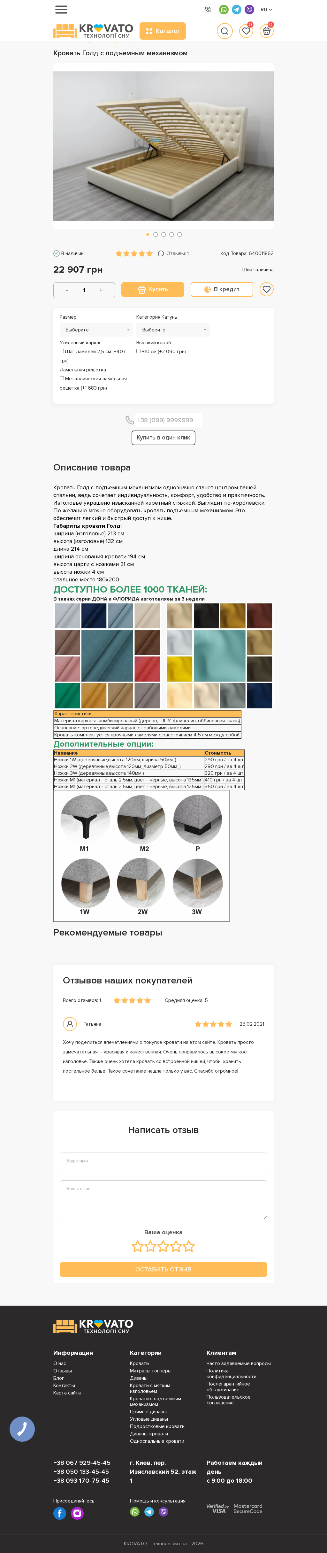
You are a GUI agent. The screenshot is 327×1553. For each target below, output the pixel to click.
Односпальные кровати (157, 1441)
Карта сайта (67, 1393)
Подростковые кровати (157, 1426)
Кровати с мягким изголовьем (150, 1388)
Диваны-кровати (149, 1434)
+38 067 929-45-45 (81, 1463)
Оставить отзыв (163, 1269)
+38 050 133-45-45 (81, 1472)
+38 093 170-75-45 (81, 1481)
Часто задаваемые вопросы (239, 1363)
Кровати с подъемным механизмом (155, 1401)
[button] (147, 234)
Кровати (139, 1363)
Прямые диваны (148, 1412)
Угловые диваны (149, 1419)
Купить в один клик (163, 437)
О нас (59, 1363)
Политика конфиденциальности (231, 1374)
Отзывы (62, 1371)
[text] (138, 1246)
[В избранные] (267, 289)
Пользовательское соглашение (229, 1400)
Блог (58, 1378)
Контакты (64, 1385)
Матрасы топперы (150, 1371)
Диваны (139, 1378)
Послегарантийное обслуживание (228, 1387)
